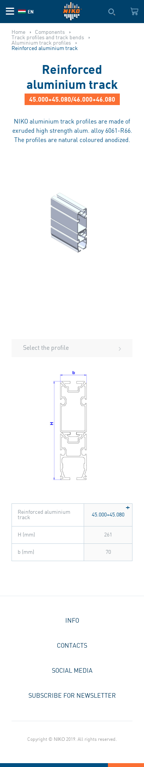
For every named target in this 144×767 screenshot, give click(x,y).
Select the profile (46, 348)
